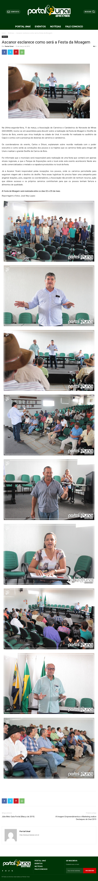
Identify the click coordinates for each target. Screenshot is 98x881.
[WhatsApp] (21, 52)
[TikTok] (9, 870)
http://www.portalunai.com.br (29, 835)
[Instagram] (6, 870)
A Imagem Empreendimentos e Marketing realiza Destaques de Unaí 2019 (76, 817)
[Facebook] (4, 52)
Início (4, 33)
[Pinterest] (16, 52)
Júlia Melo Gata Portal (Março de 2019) (18, 816)
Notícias (11, 33)
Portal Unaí (9, 46)
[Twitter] (10, 52)
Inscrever (89, 871)
